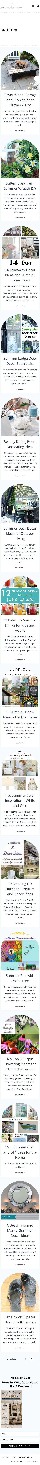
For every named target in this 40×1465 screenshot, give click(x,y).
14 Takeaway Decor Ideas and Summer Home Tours (20, 275)
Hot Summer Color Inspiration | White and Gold (20, 800)
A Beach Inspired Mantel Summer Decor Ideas (20, 1230)
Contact (6, 1457)
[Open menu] (33, 6)
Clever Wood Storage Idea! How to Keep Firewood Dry (20, 99)
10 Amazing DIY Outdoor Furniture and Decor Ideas (20, 888)
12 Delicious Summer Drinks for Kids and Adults (20, 625)
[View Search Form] (37, 6)
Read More (20, 130)
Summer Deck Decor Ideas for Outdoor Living (20, 533)
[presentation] (20, 70)
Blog (14, 1457)
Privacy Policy (26, 1457)
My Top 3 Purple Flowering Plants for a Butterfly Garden (20, 1063)
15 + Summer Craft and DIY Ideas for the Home (20, 1152)
